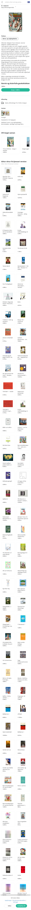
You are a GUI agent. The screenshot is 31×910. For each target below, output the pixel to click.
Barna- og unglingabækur (10, 38)
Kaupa (15, 90)
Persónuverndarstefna (19, 900)
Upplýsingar (8, 900)
